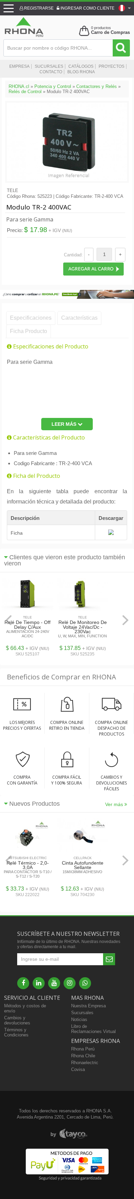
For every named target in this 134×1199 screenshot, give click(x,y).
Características (79, 318)
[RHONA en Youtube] (54, 983)
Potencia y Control (52, 86)
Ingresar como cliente (86, 8)
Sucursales (49, 66)
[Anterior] (8, 620)
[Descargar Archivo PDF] (111, 533)
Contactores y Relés (96, 86)
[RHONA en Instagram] (70, 983)
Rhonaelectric (84, 1062)
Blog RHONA (81, 71)
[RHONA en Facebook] (23, 983)
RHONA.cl (19, 86)
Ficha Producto (28, 331)
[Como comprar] (67, 297)
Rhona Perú (82, 1048)
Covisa (78, 1069)
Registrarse (38, 8)
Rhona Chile (83, 1055)
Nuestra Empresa (88, 1005)
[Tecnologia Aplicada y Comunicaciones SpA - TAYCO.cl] (69, 1134)
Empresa (19, 66)
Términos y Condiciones (16, 1032)
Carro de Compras (110, 32)
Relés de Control (25, 91)
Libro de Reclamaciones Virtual (93, 1029)
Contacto (51, 71)
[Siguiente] (125, 620)
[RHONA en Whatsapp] (85, 983)
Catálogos (80, 66)
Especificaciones (31, 318)
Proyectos (111, 66)
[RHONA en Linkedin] (39, 983)
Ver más (114, 804)
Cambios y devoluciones (17, 1020)
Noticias (79, 1019)
